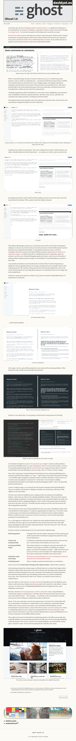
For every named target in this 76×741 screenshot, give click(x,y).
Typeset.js (11, 489)
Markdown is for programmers (25, 592)
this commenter (42, 592)
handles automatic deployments (52, 608)
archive (34, 468)
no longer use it (14, 32)
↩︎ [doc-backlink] (53, 689)
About (34, 732)
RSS (43, 732)
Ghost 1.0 (11, 19)
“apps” (34, 475)
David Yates (35, 736)
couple (18, 35)
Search (39, 732)
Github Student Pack (25, 40)
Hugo (46, 736)
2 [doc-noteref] (49, 597)
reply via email (63, 697)
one (25, 487)
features (42, 468)
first (14, 35)
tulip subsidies (33, 552)
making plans (50, 252)
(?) (17, 723)
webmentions (12, 723)
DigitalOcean (41, 40)
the (12, 35)
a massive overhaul (35, 582)
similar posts (11, 721)
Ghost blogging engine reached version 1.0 (35, 28)
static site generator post (35, 464)
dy (62, 3)
